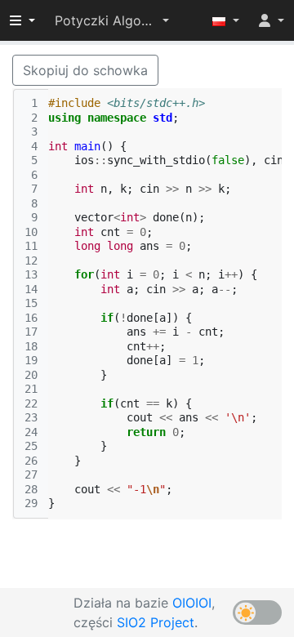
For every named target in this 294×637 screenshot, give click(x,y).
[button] (112, 20)
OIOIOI (192, 603)
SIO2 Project (155, 622)
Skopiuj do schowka (85, 70)
